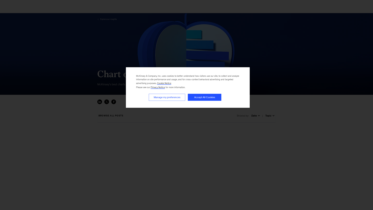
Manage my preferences (167, 97)
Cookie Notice (164, 83)
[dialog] (188, 87)
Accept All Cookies (204, 97)
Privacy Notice (158, 87)
